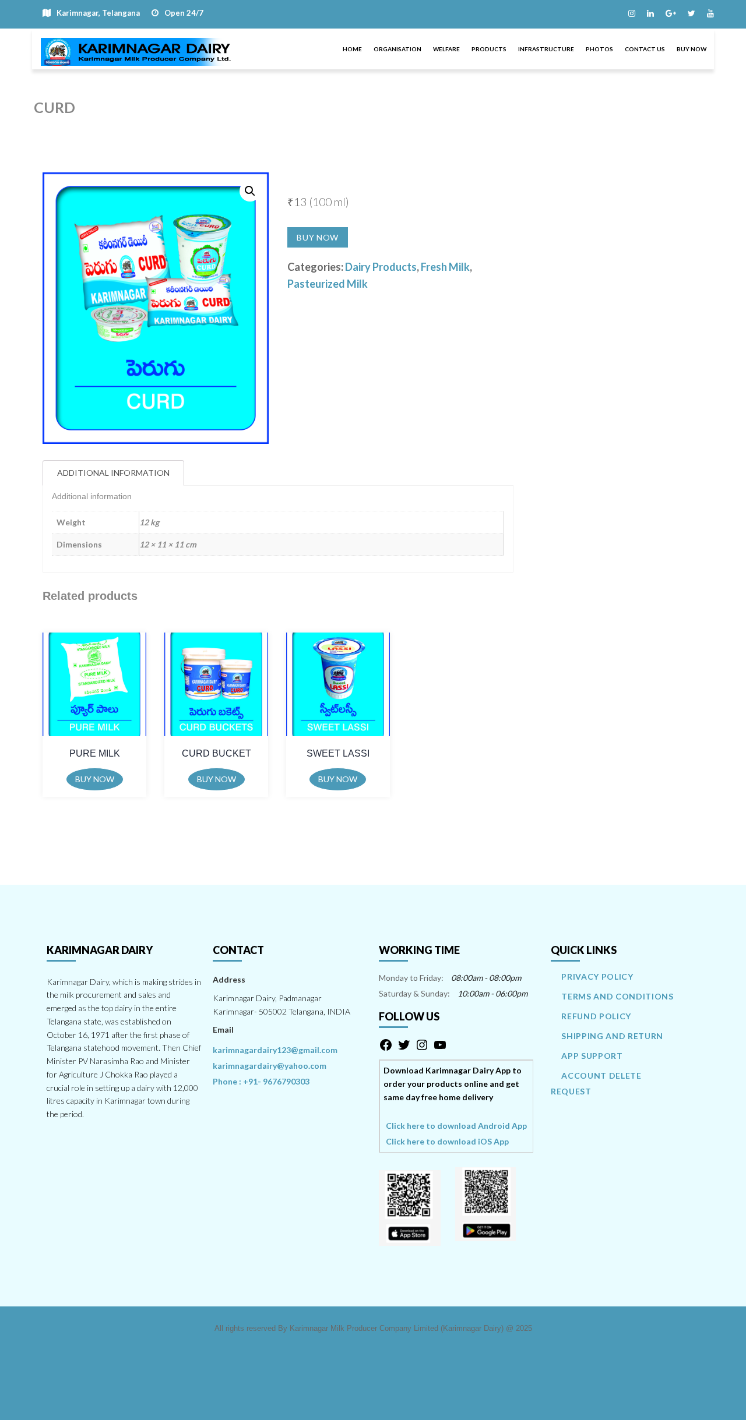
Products (488, 48)
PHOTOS (599, 48)
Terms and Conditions (617, 996)
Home (352, 48)
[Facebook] (386, 1049)
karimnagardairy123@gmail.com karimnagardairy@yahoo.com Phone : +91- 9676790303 (275, 1065)
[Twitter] (404, 1049)
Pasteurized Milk (327, 283)
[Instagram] (422, 1049)
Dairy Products (381, 266)
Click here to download (456, 1125)
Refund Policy (596, 1016)
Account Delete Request (596, 1083)
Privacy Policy (597, 976)
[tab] (113, 473)
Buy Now (691, 48)
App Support (591, 1056)
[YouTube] (440, 1049)
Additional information (113, 473)
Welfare (446, 48)
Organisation (397, 48)
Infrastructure (546, 48)
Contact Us (645, 48)
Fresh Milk (445, 266)
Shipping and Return (612, 1036)
